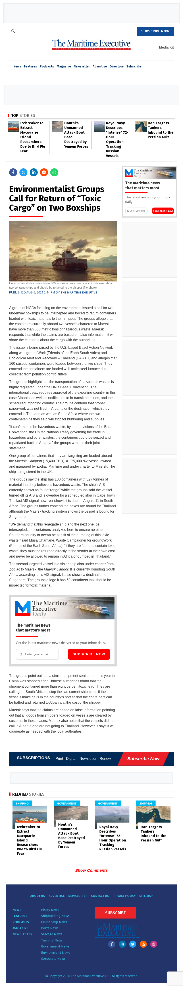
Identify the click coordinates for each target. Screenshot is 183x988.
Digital (71, 758)
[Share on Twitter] (23, 172)
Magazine (64, 66)
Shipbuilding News (55, 916)
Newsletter (82, 66)
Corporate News (53, 959)
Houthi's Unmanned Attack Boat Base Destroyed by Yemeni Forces (71, 835)
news (17, 66)
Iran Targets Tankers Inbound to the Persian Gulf (153, 833)
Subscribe (133, 66)
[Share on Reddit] (44, 172)
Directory (117, 66)
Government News (55, 946)
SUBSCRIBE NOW (155, 31)
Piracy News (50, 910)
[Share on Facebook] (13, 172)
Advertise (100, 66)
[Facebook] (111, 944)
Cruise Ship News (54, 922)
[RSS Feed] (143, 944)
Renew (105, 758)
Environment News (55, 953)
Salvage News (51, 934)
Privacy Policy (124, 896)
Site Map (146, 896)
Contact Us (100, 896)
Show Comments (91, 870)
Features (30, 66)
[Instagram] (153, 944)
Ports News (49, 928)
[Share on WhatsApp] (54, 172)
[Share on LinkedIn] (34, 172)
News (16, 910)
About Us (37, 896)
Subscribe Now (89, 654)
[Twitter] (132, 944)
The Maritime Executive (79, 292)
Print (59, 758)
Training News (52, 940)
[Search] (13, 32)
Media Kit (166, 47)
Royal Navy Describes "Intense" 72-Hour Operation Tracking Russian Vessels (112, 838)
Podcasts (47, 66)
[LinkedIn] (122, 944)
